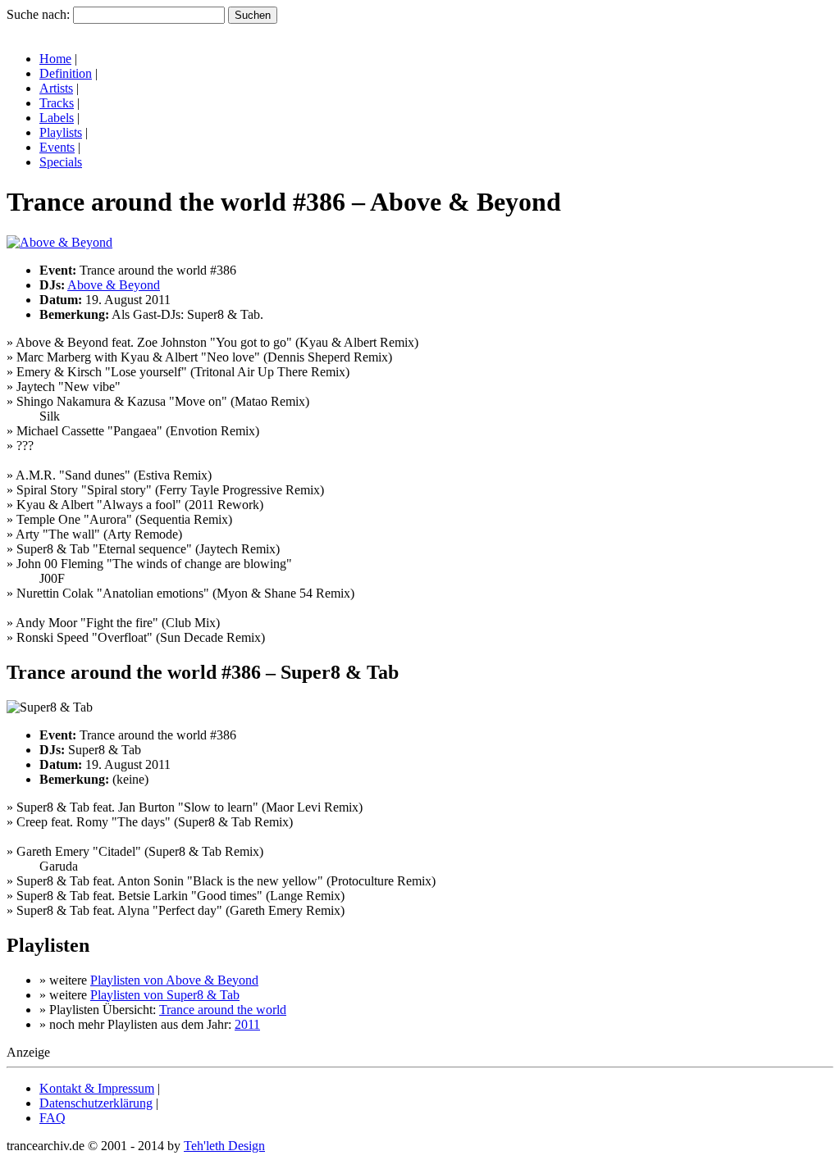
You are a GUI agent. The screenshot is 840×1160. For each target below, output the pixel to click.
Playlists (60, 132)
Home (55, 59)
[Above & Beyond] (59, 242)
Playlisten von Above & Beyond (174, 980)
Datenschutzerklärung (96, 1103)
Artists (56, 88)
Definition (65, 73)
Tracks (56, 103)
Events (57, 147)
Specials (60, 162)
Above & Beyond (113, 285)
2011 (247, 1024)
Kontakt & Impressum (96, 1088)
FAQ (52, 1118)
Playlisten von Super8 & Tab (165, 995)
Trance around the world (222, 1010)
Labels (56, 118)
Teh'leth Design (224, 1146)
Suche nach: (38, 14)
